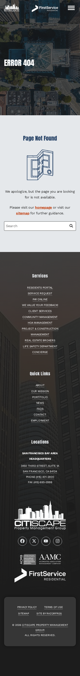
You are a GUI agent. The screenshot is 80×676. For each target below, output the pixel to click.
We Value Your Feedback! (40, 305)
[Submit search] (71, 226)
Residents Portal (40, 287)
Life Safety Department (40, 346)
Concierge (40, 352)
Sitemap (23, 613)
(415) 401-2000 (45, 476)
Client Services (39, 311)
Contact (40, 414)
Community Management (40, 317)
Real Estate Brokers (40, 340)
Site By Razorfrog (49, 613)
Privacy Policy (27, 607)
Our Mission (40, 391)
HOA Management (40, 322)
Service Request (40, 293)
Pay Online (40, 299)
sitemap (22, 213)
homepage (43, 207)
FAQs (40, 408)
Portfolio (40, 397)
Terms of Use (53, 607)
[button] (71, 8)
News (40, 402)
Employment (40, 420)
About (40, 385)
